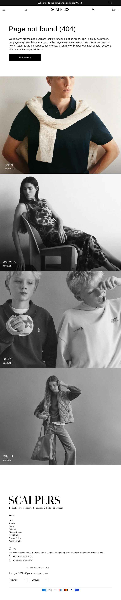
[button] (26, 10)
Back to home (24, 57)
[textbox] (18, 580)
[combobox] (18, 580)
